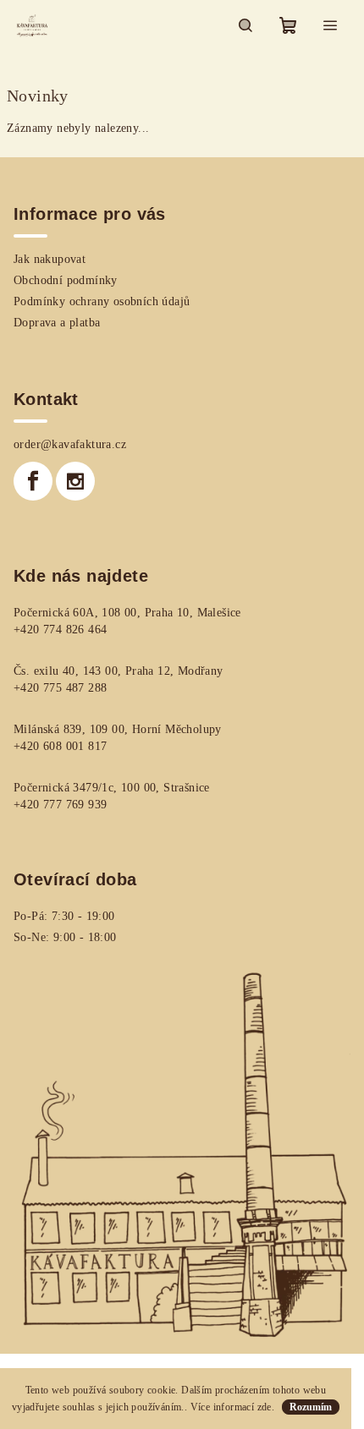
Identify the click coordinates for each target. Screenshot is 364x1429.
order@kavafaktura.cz (70, 444)
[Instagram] (75, 481)
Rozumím (311, 1407)
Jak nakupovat (49, 259)
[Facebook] (33, 481)
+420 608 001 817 (60, 746)
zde (264, 1407)
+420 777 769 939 (60, 804)
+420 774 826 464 (60, 629)
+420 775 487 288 (60, 688)
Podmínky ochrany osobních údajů (102, 301)
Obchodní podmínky (66, 280)
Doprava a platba (57, 322)
